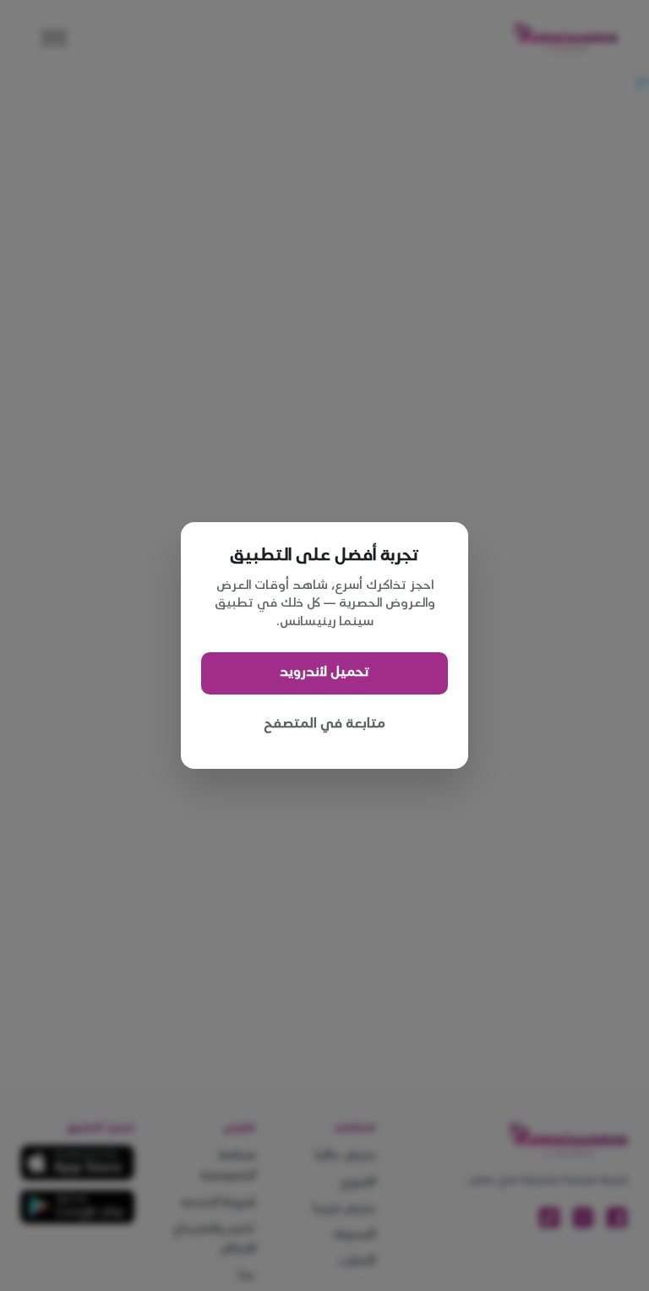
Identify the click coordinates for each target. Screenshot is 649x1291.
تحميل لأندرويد (324, 672)
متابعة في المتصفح (324, 723)
